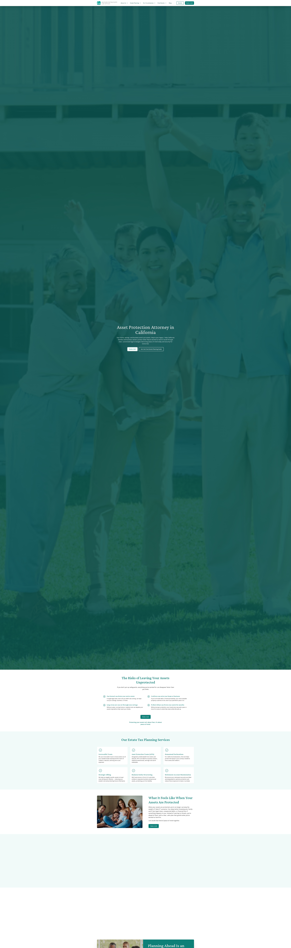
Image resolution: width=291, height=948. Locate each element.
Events (180, 3)
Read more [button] (101, 877)
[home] (107, 3)
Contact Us (102, 910)
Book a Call (189, 3)
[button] (124, 3)
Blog (170, 3)
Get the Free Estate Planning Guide (151, 349)
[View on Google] (100, 867)
